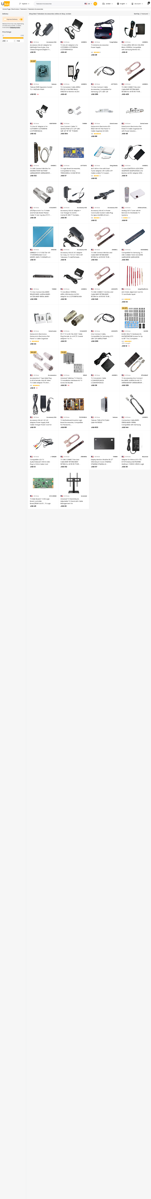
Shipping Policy (15, 27)
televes (53, 84)
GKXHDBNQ (144, 250)
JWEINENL (84, 457)
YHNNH (84, 123)
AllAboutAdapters (143, 208)
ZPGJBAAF (144, 375)
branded (84, 496)
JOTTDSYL (114, 84)
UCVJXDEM (52, 496)
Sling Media (114, 165)
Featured (144, 14)
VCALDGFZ (52, 208)
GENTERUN (52, 123)
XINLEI (85, 375)
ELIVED (146, 331)
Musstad (145, 457)
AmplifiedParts (143, 289)
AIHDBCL (84, 42)
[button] (107, 3)
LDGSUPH (114, 289)
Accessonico (52, 375)
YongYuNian (114, 42)
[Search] (95, 4)
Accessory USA (51, 42)
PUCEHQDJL (83, 417)
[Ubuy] (6, 3)
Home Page (6, 9)
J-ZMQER (53, 457)
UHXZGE (53, 250)
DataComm (114, 123)
